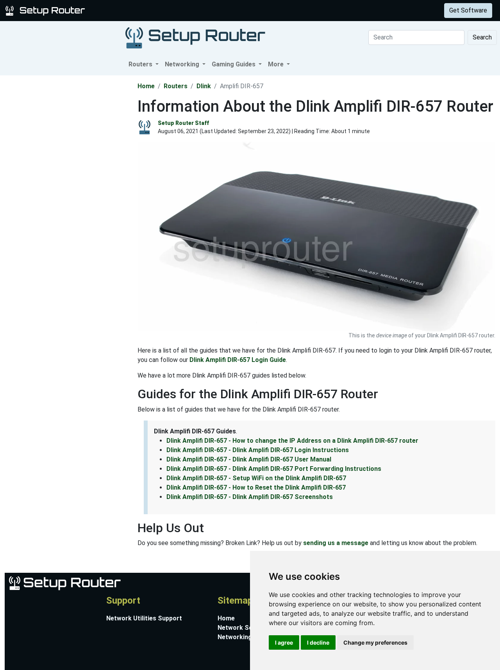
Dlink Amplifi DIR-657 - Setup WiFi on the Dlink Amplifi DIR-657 (256, 478)
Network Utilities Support (144, 618)
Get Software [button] (468, 10)
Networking (157, 10)
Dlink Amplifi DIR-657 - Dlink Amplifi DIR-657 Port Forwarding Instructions (273, 468)
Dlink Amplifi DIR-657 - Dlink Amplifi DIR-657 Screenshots (249, 497)
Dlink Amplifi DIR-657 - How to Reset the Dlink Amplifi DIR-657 (256, 487)
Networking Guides (245, 637)
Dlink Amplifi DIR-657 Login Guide (237, 360)
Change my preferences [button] (375, 642)
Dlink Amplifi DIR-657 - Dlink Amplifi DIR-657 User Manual (248, 459)
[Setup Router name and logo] (46, 10)
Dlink (203, 86)
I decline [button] (318, 642)
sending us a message (335, 543)
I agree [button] (284, 642)
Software (195, 10)
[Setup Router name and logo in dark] (195, 37)
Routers (122, 10)
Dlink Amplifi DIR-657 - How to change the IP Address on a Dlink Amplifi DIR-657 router (292, 440)
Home (146, 86)
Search (482, 37)
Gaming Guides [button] (234, 64)
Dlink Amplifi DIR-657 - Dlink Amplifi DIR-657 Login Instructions (257, 450)
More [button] (276, 64)
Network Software (245, 627)
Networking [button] (183, 64)
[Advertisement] (68, 192)
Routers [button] (141, 64)
